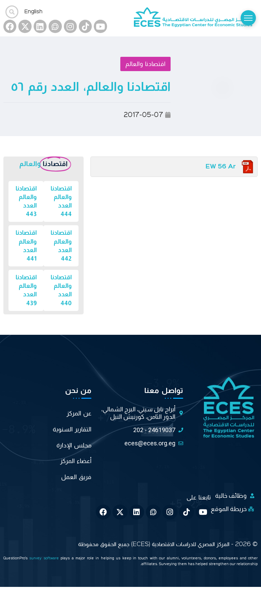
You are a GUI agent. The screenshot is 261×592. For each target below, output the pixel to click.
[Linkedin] (40, 26)
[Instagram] (70, 26)
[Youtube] (100, 26)
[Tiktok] (85, 26)
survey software (44, 558)
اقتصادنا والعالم (145, 64)
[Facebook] (9, 26)
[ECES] (196, 18)
